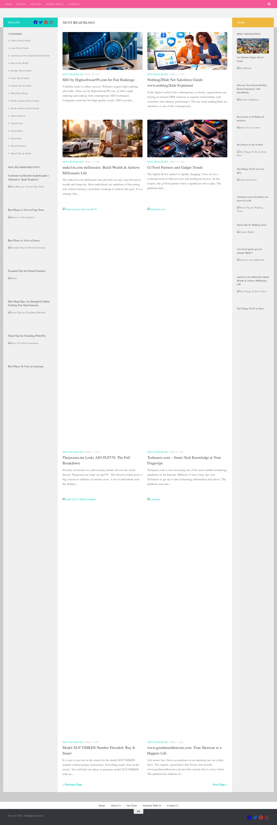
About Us (21, 4)
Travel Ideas (17, 130)
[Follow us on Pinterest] (46, 22)
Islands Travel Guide (21, 85)
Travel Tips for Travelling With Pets (27, 336)
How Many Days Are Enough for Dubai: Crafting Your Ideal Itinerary (29, 303)
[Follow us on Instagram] (51, 22)
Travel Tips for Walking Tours (252, 224)
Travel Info (16, 138)
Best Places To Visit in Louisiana (25, 366)
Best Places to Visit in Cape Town (26, 210)
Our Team (36, 4)
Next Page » (220, 784)
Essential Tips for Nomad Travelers (27, 271)
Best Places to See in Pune (250, 144)
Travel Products (18, 145)
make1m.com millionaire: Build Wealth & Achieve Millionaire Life (253, 280)
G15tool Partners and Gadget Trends (175, 167)
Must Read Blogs (73, 74)
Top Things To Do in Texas (250, 308)
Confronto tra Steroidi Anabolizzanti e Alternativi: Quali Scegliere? (28, 177)
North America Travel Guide (25, 100)
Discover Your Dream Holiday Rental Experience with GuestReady (252, 88)
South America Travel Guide (25, 108)
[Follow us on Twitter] (41, 22)
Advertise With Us (54, 4)
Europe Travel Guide (21, 70)
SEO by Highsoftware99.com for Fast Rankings (99, 79)
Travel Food (17, 123)
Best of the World (19, 63)
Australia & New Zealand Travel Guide (30, 55)
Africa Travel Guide (21, 40)
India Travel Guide (20, 78)
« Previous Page (72, 784)
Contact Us (74, 4)
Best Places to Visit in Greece (24, 240)
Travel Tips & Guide (21, 153)
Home (8, 4)
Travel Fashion (18, 115)
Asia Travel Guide (20, 48)
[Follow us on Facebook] (36, 22)
